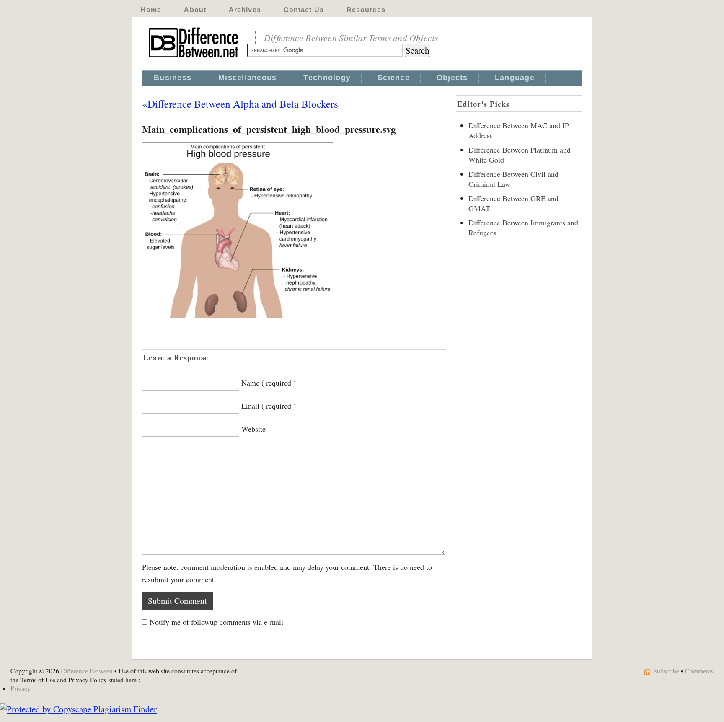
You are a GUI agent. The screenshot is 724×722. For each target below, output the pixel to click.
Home (151, 9)
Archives (245, 9)
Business (172, 77)
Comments (699, 670)
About (195, 9)
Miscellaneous (247, 77)
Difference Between (87, 670)
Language (515, 77)
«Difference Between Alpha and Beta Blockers (240, 103)
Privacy (20, 688)
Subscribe (666, 670)
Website (253, 429)
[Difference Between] (194, 58)
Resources (365, 9)
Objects (452, 77)
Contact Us (304, 9)
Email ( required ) (268, 406)
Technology (327, 77)
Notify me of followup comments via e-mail (216, 622)
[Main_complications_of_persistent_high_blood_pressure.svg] (294, 230)
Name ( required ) (268, 383)
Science (394, 77)
